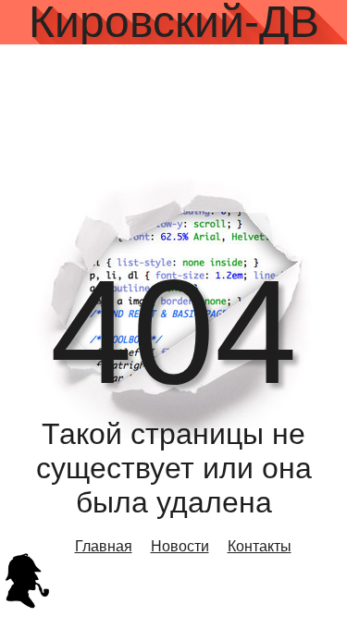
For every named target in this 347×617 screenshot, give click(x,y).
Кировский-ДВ (174, 22)
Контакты (259, 546)
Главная (103, 546)
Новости (180, 546)
